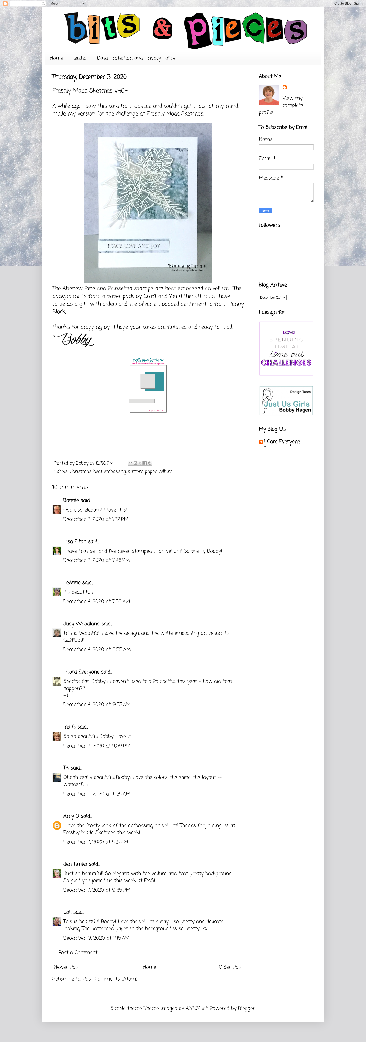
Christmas (80, 471)
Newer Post (67, 967)
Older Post (231, 967)
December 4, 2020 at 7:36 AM (96, 602)
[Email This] (130, 463)
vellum (165, 471)
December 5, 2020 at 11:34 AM (96, 794)
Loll (67, 912)
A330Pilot (197, 1008)
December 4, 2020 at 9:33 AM (97, 705)
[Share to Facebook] (144, 463)
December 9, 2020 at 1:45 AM (96, 938)
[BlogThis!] (135, 463)
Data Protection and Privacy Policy (136, 58)
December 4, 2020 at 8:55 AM (97, 650)
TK (66, 768)
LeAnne (72, 583)
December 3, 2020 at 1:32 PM (95, 519)
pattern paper (142, 471)
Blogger (246, 1008)
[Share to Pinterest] (149, 463)
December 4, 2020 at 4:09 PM (97, 746)
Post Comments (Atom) (110, 979)
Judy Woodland (81, 624)
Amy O (71, 816)
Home (56, 58)
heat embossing (109, 471)
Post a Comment (78, 953)
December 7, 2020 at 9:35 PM (96, 890)
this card (108, 106)
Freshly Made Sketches (174, 114)
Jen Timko (75, 864)
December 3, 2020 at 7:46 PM (96, 560)
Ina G (69, 727)
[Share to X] (140, 463)
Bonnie (71, 500)
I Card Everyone (81, 672)
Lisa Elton (74, 542)
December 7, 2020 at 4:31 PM (95, 842)
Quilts (80, 58)
